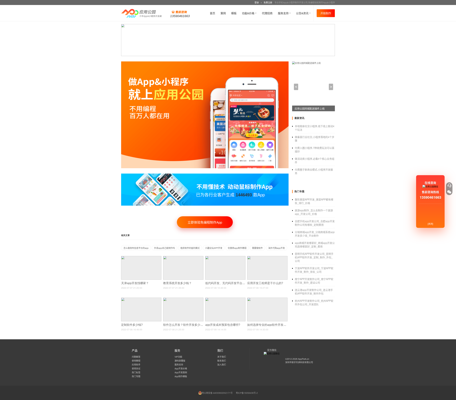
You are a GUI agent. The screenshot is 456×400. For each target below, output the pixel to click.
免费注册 (268, 2)
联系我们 (221, 360)
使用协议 (136, 368)
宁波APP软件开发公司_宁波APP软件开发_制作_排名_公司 (314, 269)
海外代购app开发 (276, 247)
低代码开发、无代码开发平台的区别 (228, 283)
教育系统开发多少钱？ (177, 283)
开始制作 (325, 13)
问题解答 (136, 356)
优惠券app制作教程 (237, 247)
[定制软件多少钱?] (141, 299)
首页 (212, 13)
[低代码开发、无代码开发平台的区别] (225, 257)
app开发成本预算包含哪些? (223, 324)
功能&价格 (248, 13)
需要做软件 (257, 247)
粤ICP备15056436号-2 (247, 392)
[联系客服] (449, 185)
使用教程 (136, 360)
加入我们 (221, 364)
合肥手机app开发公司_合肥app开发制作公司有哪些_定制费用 (315, 222)
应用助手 (136, 364)
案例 (223, 13)
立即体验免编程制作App (205, 222)
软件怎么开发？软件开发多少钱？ (185, 324)
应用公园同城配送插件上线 (310, 108)
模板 (234, 13)
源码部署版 (180, 360)
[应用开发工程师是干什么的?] (267, 257)
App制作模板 (181, 376)
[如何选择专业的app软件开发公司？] (267, 299)
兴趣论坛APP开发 (213, 247)
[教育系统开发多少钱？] (183, 257)
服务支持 (283, 13)
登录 (257, 2)
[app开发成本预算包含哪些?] (225, 299)
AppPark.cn (303, 358)
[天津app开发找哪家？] (141, 257)
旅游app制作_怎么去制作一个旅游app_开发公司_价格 (314, 212)
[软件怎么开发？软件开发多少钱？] (183, 299)
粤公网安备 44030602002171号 (217, 392)
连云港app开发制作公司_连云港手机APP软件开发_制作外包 (314, 291)
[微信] (449, 192)
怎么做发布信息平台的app (136, 247)
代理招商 (267, 13)
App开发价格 (181, 368)
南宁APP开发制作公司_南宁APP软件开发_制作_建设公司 (314, 280)
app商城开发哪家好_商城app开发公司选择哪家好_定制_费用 (315, 244)
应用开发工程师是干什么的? (265, 283)
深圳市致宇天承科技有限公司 (299, 362)
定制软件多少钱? (132, 324)
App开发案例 (181, 372)
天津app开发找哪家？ (135, 283)
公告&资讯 (302, 13)
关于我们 (221, 356)
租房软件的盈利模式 (190, 247)
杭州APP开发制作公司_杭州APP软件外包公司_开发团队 (314, 302)
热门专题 (136, 376)
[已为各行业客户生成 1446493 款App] (205, 175)
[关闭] (430, 223)
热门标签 (136, 372)
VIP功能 (178, 356)
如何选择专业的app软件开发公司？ (270, 324)
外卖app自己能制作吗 (164, 247)
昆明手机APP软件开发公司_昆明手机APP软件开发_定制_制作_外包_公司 (314, 257)
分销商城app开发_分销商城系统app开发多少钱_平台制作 (315, 233)
